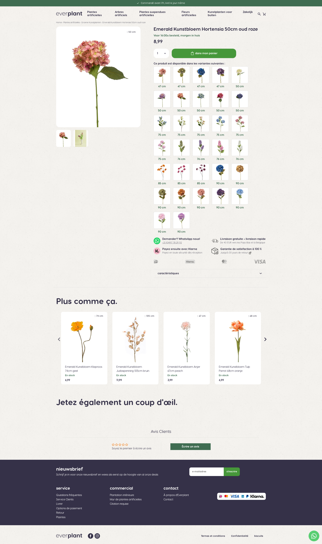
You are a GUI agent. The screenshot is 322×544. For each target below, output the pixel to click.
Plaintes (60, 517)
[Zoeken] (259, 14)
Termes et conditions (213, 536)
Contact (168, 499)
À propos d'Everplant (176, 495)
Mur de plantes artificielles (126, 499)
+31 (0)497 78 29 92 (172, 243)
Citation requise (119, 504)
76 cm (181, 159)
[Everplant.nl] (69, 14)
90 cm (220, 183)
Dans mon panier (206, 53)
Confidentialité (240, 536)
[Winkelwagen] (264, 14)
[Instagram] (97, 536)
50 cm (240, 86)
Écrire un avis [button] (190, 446)
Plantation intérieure (122, 495)
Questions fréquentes (69, 495)
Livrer (59, 504)
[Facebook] (90, 536)
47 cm (162, 86)
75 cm (162, 135)
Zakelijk (248, 12)
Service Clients (64, 499)
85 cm (162, 183)
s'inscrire (232, 471)
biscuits (258, 536)
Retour (60, 512)
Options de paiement (69, 508)
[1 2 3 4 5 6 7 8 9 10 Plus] (161, 53)
